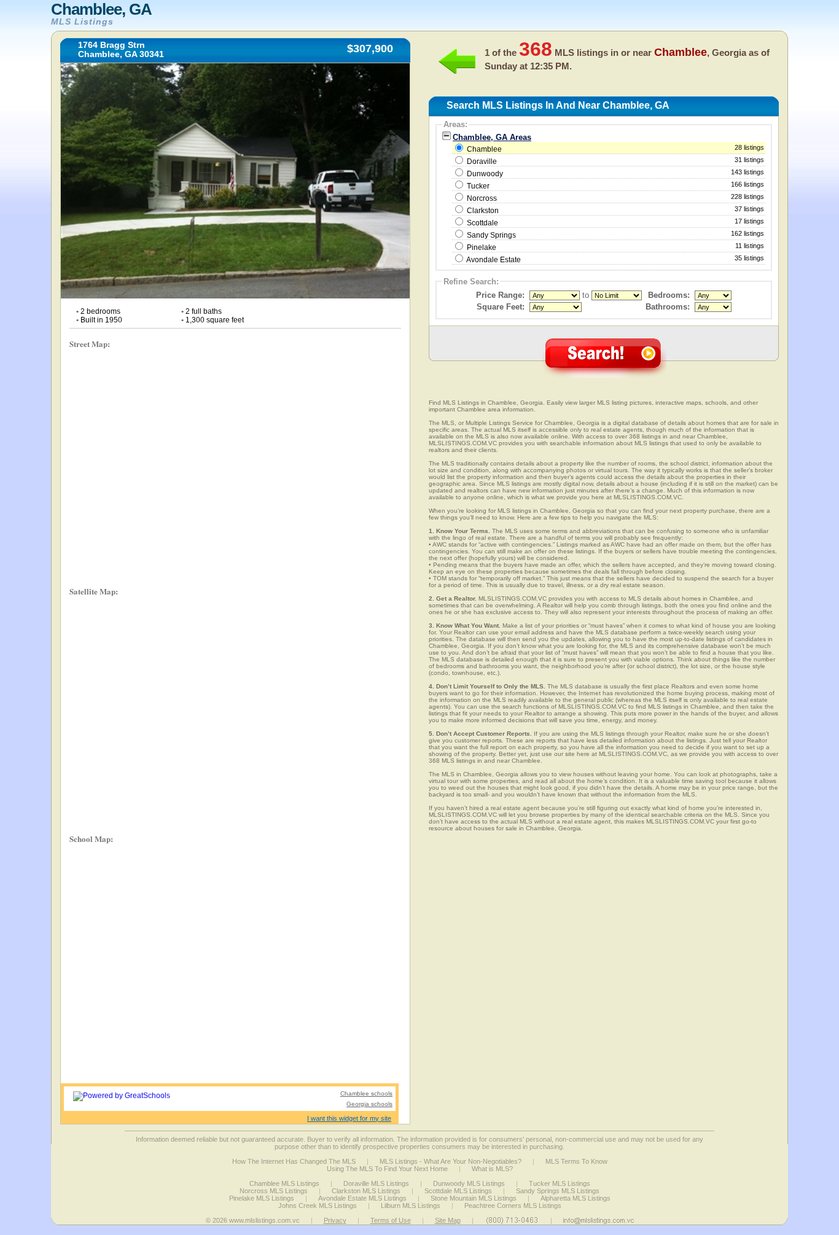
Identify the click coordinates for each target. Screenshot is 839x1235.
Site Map (448, 1220)
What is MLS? (492, 1168)
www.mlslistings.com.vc (264, 1220)
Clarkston (483, 210)
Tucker (478, 186)
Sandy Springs (491, 235)
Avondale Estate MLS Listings (362, 1198)
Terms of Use (390, 1220)
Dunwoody (485, 173)
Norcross (482, 198)
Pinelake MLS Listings (261, 1198)
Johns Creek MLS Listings (317, 1205)
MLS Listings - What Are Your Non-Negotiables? (450, 1161)
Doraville (482, 161)
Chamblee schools (366, 1093)
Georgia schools (369, 1104)
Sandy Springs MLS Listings (557, 1190)
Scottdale (482, 223)
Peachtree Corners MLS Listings (512, 1205)
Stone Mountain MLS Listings (474, 1198)
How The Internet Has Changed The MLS (294, 1161)
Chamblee (614, 149)
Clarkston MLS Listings (366, 1190)
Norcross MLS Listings (274, 1190)
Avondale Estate (493, 259)
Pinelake (481, 247)
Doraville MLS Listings (376, 1183)
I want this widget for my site (349, 1118)
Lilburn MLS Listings (410, 1205)
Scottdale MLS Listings (458, 1190)
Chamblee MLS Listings (284, 1183)
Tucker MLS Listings (559, 1183)
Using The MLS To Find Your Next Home (387, 1168)
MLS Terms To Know (576, 1161)
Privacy (335, 1220)
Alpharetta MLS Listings (575, 1198)
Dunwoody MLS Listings (469, 1183)
